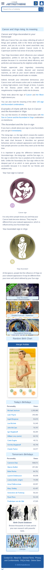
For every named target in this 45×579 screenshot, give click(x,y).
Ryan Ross (11, 497)
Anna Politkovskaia (14, 484)
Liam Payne (11, 415)
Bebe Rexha (11, 471)
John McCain (12, 428)
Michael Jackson (13, 410)
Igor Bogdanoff (12, 432)
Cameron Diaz (12, 463)
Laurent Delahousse (14, 476)
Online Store (36, 560)
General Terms (28, 558)
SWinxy (18, 380)
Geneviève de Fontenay (15, 493)
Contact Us (8, 558)
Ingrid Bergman (12, 419)
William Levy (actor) (14, 436)
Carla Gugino (12, 440)
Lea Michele (11, 423)
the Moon (40, 95)
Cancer (29, 95)
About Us (17, 558)
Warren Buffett (12, 467)
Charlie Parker (12, 449)
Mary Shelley (12, 488)
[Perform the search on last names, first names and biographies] (40, 9)
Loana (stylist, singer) (15, 480)
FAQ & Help (25, 560)
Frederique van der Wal (15, 501)
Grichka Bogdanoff (14, 445)
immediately (16, 131)
